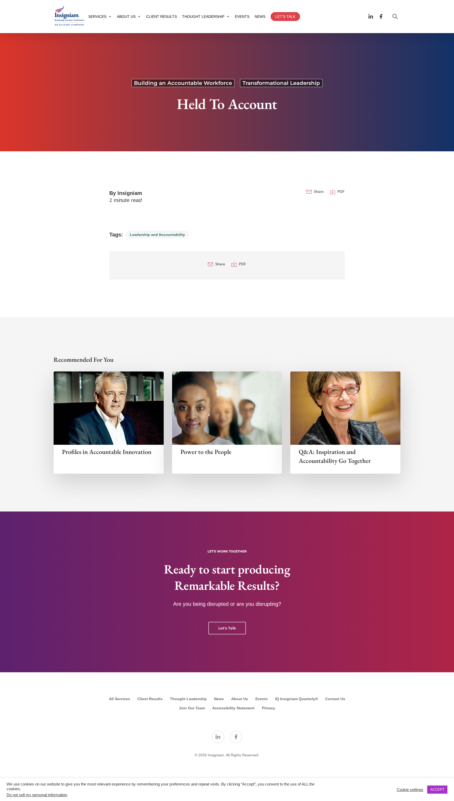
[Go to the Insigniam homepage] (69, 15)
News (219, 699)
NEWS (260, 16)
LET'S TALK (285, 16)
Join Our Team (192, 708)
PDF (341, 191)
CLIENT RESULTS (161, 16)
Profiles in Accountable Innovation (106, 452)
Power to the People (205, 452)
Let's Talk (227, 628)
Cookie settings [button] (410, 790)
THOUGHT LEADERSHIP (203, 16)
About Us (239, 699)
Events (261, 699)
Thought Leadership (188, 699)
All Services (119, 699)
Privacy (268, 708)
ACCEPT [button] (437, 790)
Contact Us (335, 699)
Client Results (150, 699)
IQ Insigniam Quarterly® (296, 699)
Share (319, 191)
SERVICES (97, 16)
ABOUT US (126, 16)
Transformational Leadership (281, 83)
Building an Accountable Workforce (183, 83)
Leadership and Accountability (157, 234)
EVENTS (242, 16)
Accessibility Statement (233, 708)
